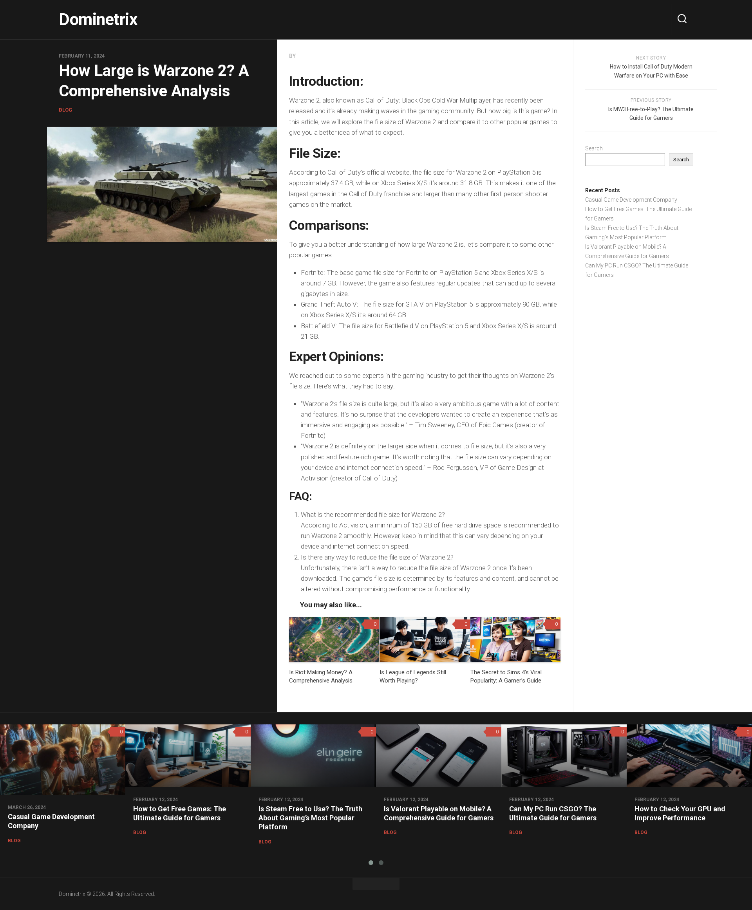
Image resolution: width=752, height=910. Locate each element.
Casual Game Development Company (631, 200)
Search (594, 148)
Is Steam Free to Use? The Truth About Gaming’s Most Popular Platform (310, 818)
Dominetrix (98, 19)
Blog (65, 110)
